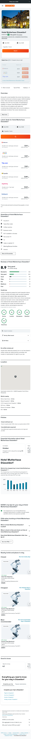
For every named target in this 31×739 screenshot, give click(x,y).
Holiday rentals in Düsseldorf (10, 699)
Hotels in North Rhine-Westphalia (10, 734)
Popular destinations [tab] (20, 684)
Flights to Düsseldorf (9, 693)
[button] (29, 1)
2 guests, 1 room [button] (7, 47)
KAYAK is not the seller (8, 719)
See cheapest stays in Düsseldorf (24, 588)
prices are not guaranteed (7, 715)
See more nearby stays (24, 556)
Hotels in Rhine (22, 734)
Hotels (10, 732)
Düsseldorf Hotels (8, 735)
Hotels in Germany (24, 732)
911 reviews (19, 34)
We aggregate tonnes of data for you (12, 722)
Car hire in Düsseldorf (9, 695)
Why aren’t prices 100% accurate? (11, 725)
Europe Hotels (16, 732)
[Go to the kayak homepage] (10, 6)
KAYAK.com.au (4, 732)
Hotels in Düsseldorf (8, 697)
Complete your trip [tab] (8, 684)
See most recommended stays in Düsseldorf (24, 620)
